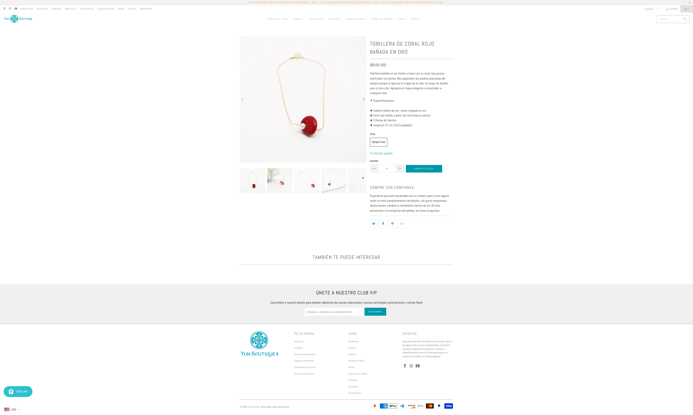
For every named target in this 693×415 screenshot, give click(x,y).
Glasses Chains (106, 8)
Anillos (351, 367)
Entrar (674, 8)
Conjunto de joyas (356, 360)
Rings (121, 8)
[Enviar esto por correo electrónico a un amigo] (402, 224)
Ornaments (146, 8)
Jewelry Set (26, 8)
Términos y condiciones (304, 354)
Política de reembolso (304, 373)
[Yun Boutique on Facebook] (4, 9)
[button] (286, 19)
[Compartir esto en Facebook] (383, 224)
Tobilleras (352, 380)
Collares (352, 347)
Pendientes (353, 341)
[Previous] (243, 99)
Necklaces (42, 8)
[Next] (364, 99)
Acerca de (298, 341)
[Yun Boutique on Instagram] (9, 9)
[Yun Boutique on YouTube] (15, 9)
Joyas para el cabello (357, 373)
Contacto (298, 347)
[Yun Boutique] (18, 19)
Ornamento (353, 386)
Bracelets (70, 8)
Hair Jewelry (87, 8)
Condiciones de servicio (304, 367)
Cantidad (374, 160)
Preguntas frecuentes (304, 360)
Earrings (57, 8)
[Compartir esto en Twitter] (374, 224)
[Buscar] (684, 19)
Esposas (352, 354)
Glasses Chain (354, 392)
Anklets (132, 8)
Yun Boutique (254, 406)
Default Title (378, 142)
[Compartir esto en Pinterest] (392, 224)
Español (649, 9)
